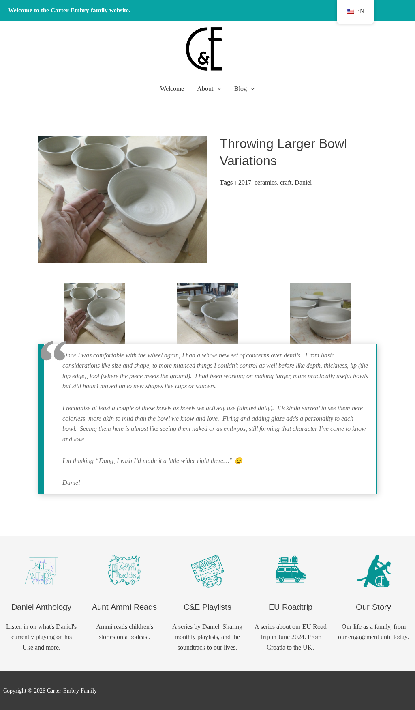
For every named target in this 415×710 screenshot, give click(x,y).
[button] (217, 89)
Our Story (373, 606)
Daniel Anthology (41, 606)
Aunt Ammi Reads (124, 606)
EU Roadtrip (290, 606)
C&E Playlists (207, 606)
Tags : (228, 182)
